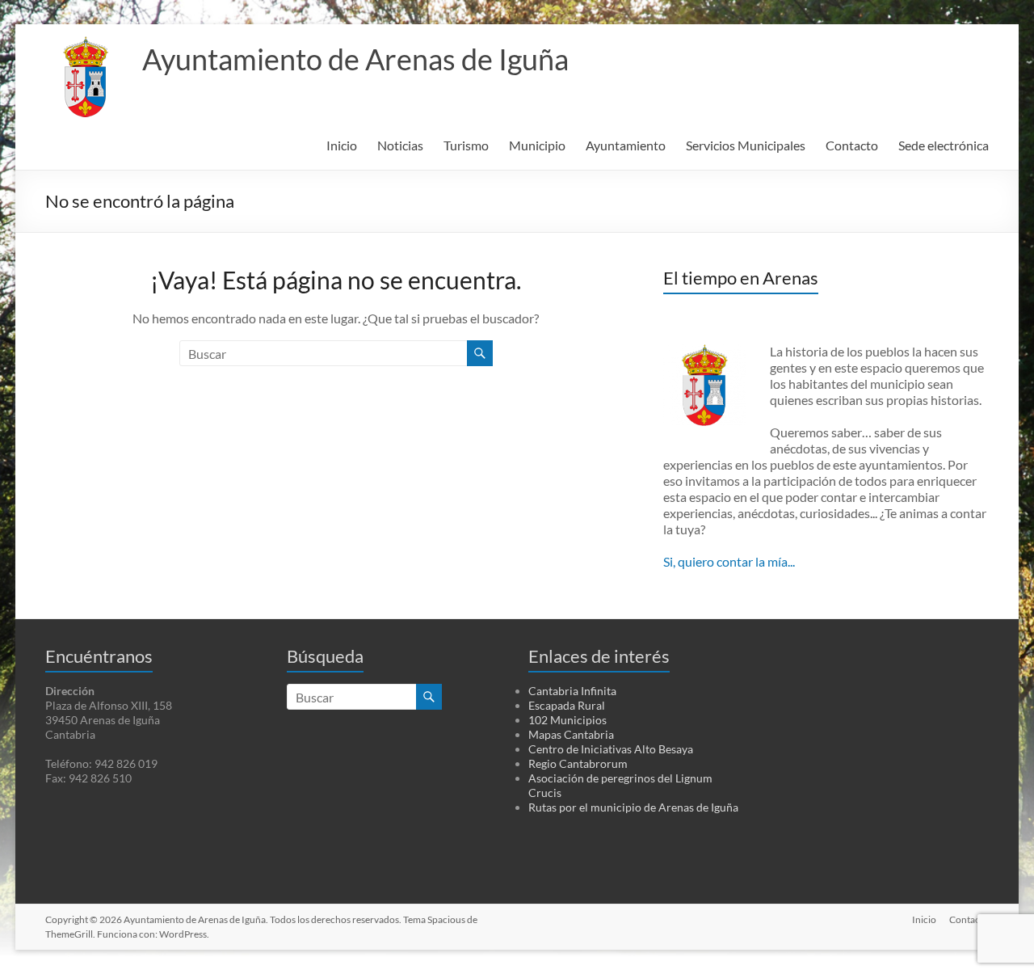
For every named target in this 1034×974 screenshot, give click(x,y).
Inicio (341, 145)
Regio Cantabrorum (578, 763)
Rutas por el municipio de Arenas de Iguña (633, 807)
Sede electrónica (943, 145)
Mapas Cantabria (571, 734)
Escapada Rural (566, 705)
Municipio (537, 145)
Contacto (852, 145)
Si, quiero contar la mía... (729, 561)
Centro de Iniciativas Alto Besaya (610, 749)
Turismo (466, 145)
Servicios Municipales (745, 145)
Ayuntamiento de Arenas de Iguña (355, 59)
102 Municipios (567, 720)
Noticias (400, 145)
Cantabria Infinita (572, 691)
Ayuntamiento (626, 145)
